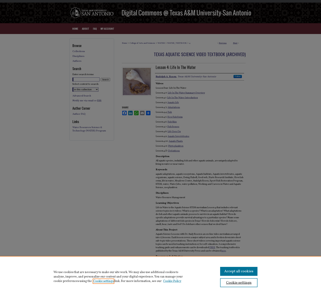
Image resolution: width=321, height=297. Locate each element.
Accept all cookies (238, 271)
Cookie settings (103, 281)
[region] (160, 276)
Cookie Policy (172, 281)
